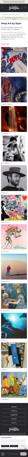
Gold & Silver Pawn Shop (15, 453)
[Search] (24, 14)
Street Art (4, 222)
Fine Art (5, 39)
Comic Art (13, 37)
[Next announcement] (25, 18)
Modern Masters (6, 104)
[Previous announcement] (2, 18)
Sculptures (12, 35)
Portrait (3, 192)
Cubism (3, 370)
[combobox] (14, 14)
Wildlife (3, 340)
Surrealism (4, 251)
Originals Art (5, 35)
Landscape (4, 133)
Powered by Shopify (14, 454)
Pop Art (3, 74)
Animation (4, 399)
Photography (5, 163)
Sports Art (20, 35)
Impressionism (6, 310)
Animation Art (5, 37)
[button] (2, 7)
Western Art (5, 281)
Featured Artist (21, 34)
